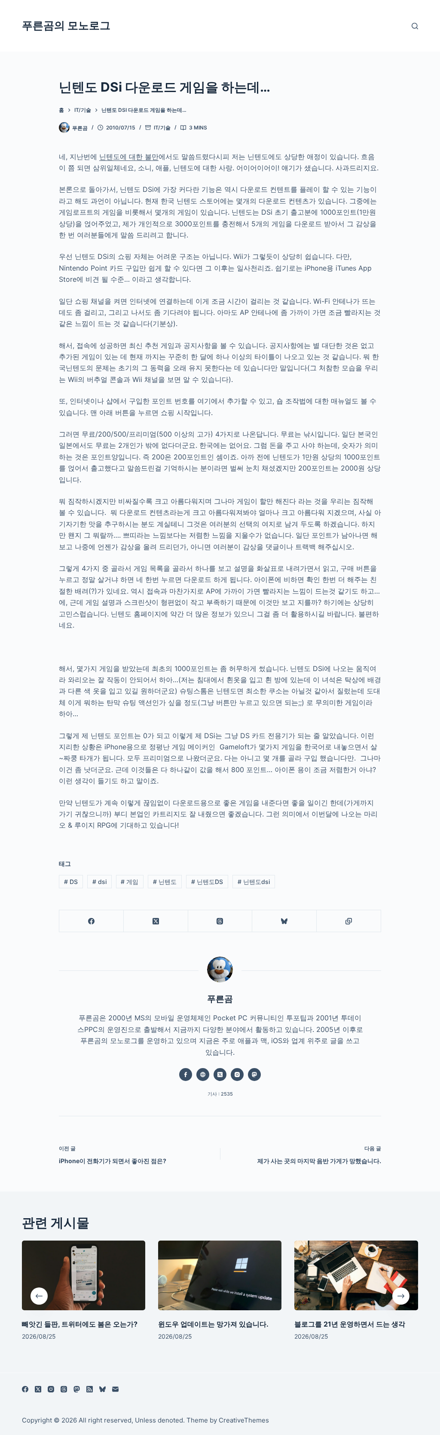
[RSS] (89, 1389)
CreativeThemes (244, 1420)
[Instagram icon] (237, 1074)
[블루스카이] (284, 921)
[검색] (415, 26)
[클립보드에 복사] (349, 921)
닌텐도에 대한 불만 (129, 156)
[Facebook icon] (185, 1074)
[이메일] (115, 1389)
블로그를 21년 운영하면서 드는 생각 (350, 1323)
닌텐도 (165, 881)
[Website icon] (202, 1074)
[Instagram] (51, 1389)
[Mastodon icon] (254, 1074)
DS (71, 881)
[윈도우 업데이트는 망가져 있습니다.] (219, 1275)
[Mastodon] (76, 1389)
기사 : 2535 (220, 1094)
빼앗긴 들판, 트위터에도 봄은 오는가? (80, 1323)
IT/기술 (162, 127)
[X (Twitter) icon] (220, 1074)
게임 (129, 881)
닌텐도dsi (254, 881)
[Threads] (220, 921)
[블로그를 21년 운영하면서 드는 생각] (356, 1275)
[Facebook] (91, 921)
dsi (99, 881)
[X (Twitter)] (156, 921)
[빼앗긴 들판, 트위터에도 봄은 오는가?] (83, 1275)
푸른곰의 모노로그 (66, 25)
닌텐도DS (207, 881)
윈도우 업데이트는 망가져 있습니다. (213, 1323)
